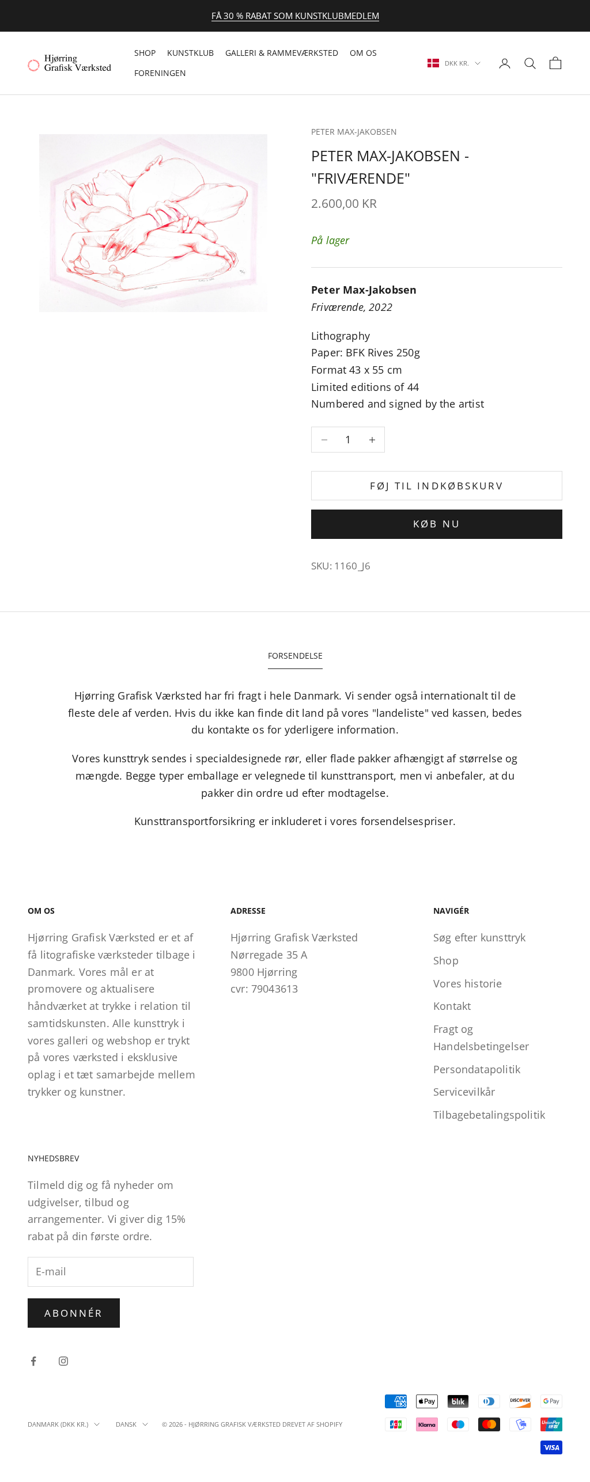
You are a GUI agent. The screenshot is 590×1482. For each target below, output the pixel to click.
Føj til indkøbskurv (437, 485)
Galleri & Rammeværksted (281, 52)
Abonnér (73, 1313)
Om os (363, 52)
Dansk (126, 1424)
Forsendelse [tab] (295, 655)
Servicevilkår (464, 1092)
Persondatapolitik (476, 1069)
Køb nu (436, 523)
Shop (145, 52)
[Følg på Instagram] (63, 1361)
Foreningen (160, 72)
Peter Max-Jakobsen (354, 131)
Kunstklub (190, 52)
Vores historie (467, 983)
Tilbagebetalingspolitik (489, 1115)
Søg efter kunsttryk (479, 937)
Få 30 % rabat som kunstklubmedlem (295, 15)
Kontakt (452, 1006)
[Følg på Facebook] (33, 1361)
